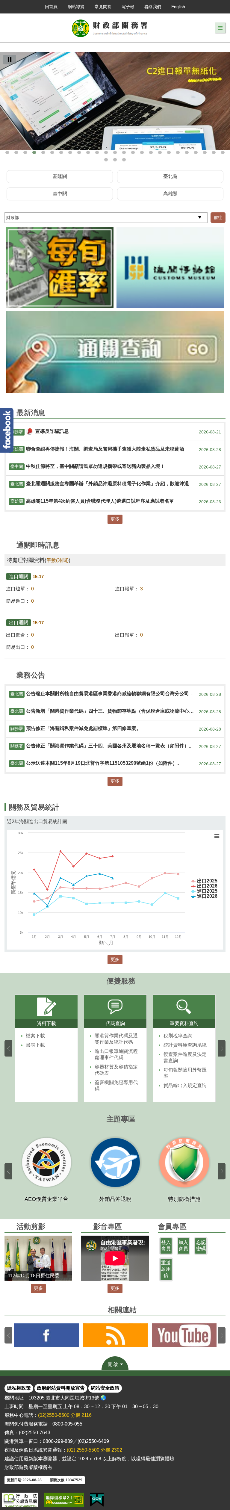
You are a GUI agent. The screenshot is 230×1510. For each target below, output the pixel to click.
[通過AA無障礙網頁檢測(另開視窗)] (64, 1500)
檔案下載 (35, 1035)
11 (97, 152)
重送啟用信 (166, 1269)
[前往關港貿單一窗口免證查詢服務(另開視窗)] (115, 352)
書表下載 (35, 1045)
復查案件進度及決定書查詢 (185, 1057)
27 (115, 160)
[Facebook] (6, 430)
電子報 (128, 6)
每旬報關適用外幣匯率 (185, 1073)
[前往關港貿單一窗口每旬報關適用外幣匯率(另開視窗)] (60, 267)
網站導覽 (76, 6)
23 (205, 152)
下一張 (222, 1048)
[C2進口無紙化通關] (115, 101)
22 (196, 152)
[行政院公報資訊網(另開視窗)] (20, 1500)
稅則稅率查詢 (178, 1035)
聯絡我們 (152, 6)
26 (106, 160)
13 (115, 152)
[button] (220, 28)
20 (178, 152)
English (178, 6)
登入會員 (166, 1245)
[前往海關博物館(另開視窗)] (170, 267)
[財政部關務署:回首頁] (109, 27)
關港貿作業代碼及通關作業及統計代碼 (116, 1039)
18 (160, 152)
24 (214, 152)
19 (169, 152)
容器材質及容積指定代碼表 (116, 1070)
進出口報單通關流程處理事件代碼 (116, 1054)
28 (124, 160)
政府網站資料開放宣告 (61, 1387)
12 (106, 152)
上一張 (8, 1048)
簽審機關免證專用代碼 (116, 1085)
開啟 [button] (113, 1364)
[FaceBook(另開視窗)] (46, 1335)
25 (223, 152)
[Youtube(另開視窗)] (184, 1335)
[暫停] (9, 59)
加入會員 (183, 1245)
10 (88, 152)
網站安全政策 (105, 1387)
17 (151, 152)
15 (133, 152)
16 (142, 152)
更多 (115, 519)
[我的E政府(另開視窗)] (97, 1500)
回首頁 (51, 6)
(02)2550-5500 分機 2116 (65, 1415)
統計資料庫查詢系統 (185, 1045)
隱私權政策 (19, 1387)
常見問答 (103, 6)
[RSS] (115, 1335)
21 (187, 152)
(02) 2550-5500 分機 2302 (94, 1449)
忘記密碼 (201, 1245)
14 (124, 152)
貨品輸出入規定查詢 (185, 1085)
